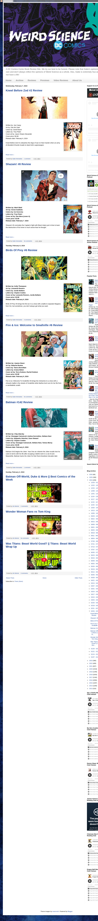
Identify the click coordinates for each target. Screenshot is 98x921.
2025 (91, 477)
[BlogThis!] (35, 159)
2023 (91, 660)
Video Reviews (61, 80)
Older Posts (78, 578)
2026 (91, 474)
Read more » (10, 154)
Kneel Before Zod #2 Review (24, 90)
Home (8, 80)
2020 (91, 669)
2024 (91, 480)
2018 (91, 674)
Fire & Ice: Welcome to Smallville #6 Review (34, 325)
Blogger (70, 911)
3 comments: (24, 573)
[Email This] (34, 159)
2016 (91, 680)
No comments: (28, 241)
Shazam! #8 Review (18, 164)
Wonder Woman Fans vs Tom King (28, 511)
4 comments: (28, 320)
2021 (91, 666)
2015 (91, 683)
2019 (91, 672)
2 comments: (24, 506)
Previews (44, 80)
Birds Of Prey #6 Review (21, 250)
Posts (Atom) (19, 581)
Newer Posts (10, 578)
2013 (91, 688)
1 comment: (27, 158)
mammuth (55, 911)
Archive (19, 80)
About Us (77, 80)
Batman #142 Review (19, 402)
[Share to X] (37, 159)
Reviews (32, 80)
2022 (91, 663)
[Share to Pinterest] (39, 159)
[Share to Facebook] (38, 159)
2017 (91, 677)
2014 (91, 686)
